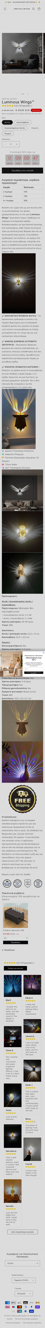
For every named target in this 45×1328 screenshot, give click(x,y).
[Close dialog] (43, 653)
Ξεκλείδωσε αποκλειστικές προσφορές (34, 673)
